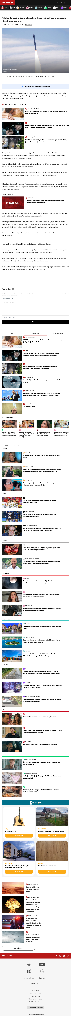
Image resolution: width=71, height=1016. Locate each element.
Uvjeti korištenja (35, 996)
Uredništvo (35, 990)
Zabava (65, 7)
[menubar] (65, 2)
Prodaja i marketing (35, 993)
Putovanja (40, 7)
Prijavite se (35, 322)
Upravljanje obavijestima (36, 1007)
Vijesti (6, 7)
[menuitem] (65, 2)
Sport (13, 7)
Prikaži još (18, 948)
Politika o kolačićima (35, 1002)
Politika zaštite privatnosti (35, 999)
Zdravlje (49, 7)
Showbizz (22, 7)
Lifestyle (31, 7)
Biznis (57, 7)
